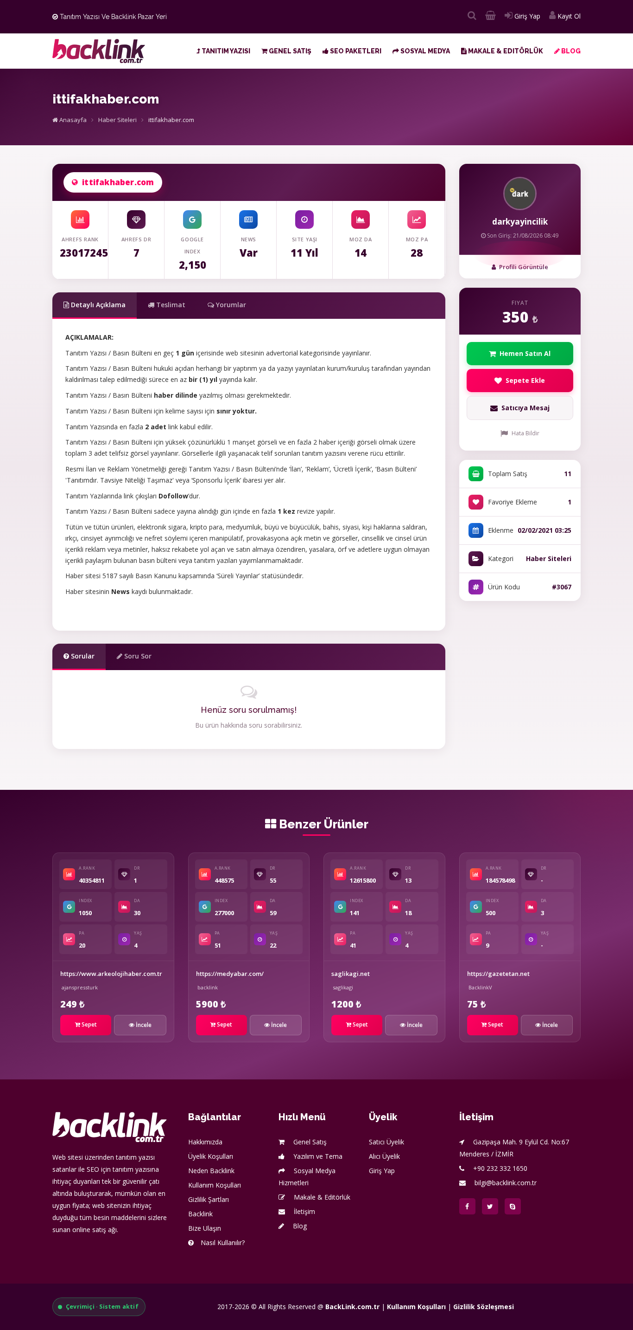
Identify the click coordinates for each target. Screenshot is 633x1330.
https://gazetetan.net (498, 973)
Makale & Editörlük (505, 51)
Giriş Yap (526, 16)
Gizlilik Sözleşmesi (483, 1306)
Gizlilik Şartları (208, 1199)
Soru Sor (137, 656)
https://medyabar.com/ (230, 973)
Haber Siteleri (117, 120)
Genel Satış (289, 51)
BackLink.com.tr (352, 1306)
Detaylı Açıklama (97, 304)
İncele (143, 1025)
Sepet (88, 1024)
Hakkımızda (205, 1141)
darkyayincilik (520, 221)
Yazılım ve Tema (316, 1156)
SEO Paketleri (355, 51)
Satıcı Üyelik (386, 1141)
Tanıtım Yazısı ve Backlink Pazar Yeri (112, 16)
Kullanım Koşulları (214, 1185)
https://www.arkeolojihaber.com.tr (111, 973)
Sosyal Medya (424, 51)
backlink (207, 987)
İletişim (303, 1211)
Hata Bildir (525, 433)
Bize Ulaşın (204, 1228)
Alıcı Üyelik (384, 1156)
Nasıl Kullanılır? (223, 1242)
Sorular (82, 656)
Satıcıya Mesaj (525, 407)
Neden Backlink (211, 1170)
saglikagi (343, 987)
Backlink (200, 1213)
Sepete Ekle (525, 380)
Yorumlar (230, 304)
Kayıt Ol (568, 16)
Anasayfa (72, 120)
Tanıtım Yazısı (225, 51)
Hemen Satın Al (525, 353)
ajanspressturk (80, 987)
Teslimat (169, 304)
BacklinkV (480, 987)
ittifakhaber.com (118, 182)
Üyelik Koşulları (210, 1156)
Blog (570, 51)
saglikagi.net (350, 973)
